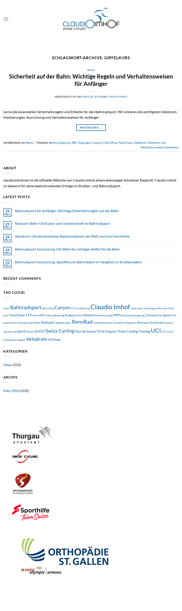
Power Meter (34, 322)
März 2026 (11, 390)
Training (144, 331)
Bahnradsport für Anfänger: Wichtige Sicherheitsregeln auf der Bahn (67, 211)
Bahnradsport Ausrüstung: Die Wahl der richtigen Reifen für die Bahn (67, 249)
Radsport (48, 322)
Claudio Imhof (117, 96)
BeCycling (48, 308)
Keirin (79, 315)
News (91, 70)
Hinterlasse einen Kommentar (159, 147)
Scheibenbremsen (102, 322)
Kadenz (70, 315)
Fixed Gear (125, 142)
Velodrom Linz (157, 142)
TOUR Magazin (106, 331)
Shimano (143, 322)
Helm (35, 315)
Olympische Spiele (158, 315)
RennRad (82, 322)
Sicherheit (157, 322)
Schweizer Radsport (124, 322)
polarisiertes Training (14, 322)
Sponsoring (10, 331)
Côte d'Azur (110, 142)
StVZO (40, 331)
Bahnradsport (26, 307)
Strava (30, 331)
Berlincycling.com (60, 142)
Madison (89, 315)
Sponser (168, 322)
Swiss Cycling (60, 331)
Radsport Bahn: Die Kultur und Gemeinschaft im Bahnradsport (62, 223)
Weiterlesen (91, 127)
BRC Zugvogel (81, 142)
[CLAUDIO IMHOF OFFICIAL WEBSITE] (91, 19)
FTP (29, 315)
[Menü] (6, 18)
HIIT (42, 315)
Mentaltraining (104, 315)
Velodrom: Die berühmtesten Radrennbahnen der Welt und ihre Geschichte (72, 236)
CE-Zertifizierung (80, 308)
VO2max (54, 339)
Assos (6, 308)
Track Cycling (127, 331)
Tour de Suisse (85, 331)
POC (174, 315)
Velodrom (36, 339)
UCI (156, 330)
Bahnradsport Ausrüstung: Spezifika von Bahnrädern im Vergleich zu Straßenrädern (78, 262)
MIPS (117, 315)
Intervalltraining (55, 315)
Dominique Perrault (155, 308)
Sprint (21, 331)
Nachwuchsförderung (133, 315)
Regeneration (63, 322)
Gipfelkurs (140, 142)
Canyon (96, 142)
